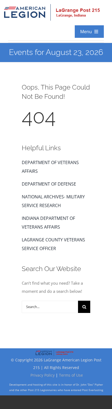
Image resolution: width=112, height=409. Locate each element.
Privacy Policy (42, 375)
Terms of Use (71, 375)
